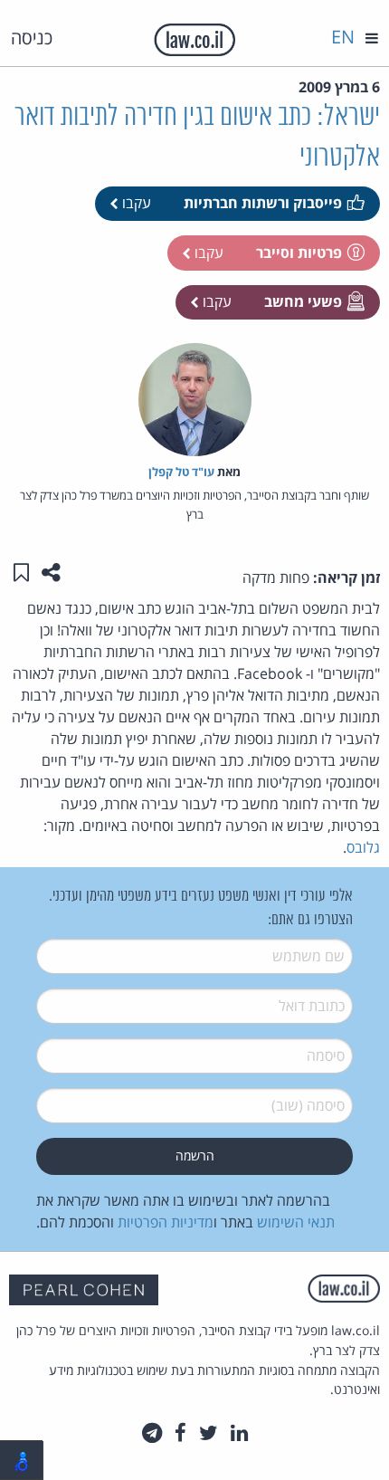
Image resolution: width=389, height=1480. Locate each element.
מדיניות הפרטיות (165, 1222)
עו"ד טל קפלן (181, 471)
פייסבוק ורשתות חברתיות (263, 203)
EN (343, 36)
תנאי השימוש (296, 1222)
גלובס (363, 847)
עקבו (135, 203)
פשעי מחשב (303, 301)
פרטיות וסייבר (299, 253)
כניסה (31, 37)
